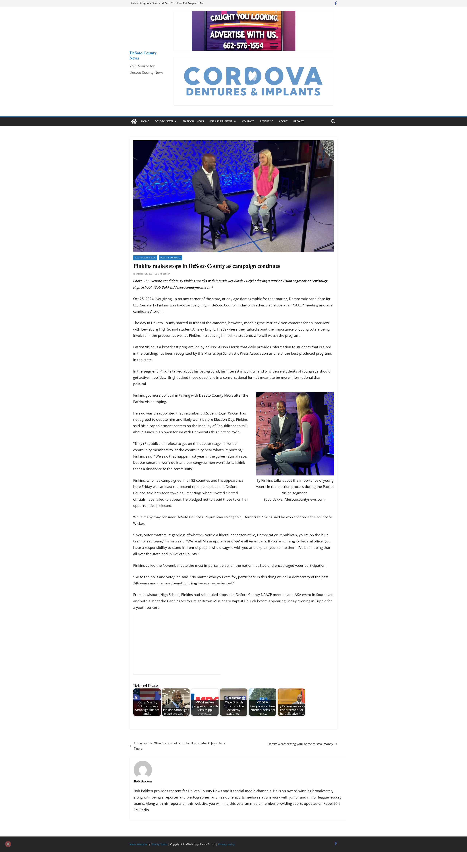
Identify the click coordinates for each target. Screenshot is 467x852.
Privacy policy (226, 844)
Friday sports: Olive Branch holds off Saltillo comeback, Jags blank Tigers (179, 746)
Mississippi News (221, 121)
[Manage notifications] (8, 844)
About (283, 121)
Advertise (266, 121)
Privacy (298, 121)
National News (193, 121)
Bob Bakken (164, 273)
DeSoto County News (143, 55)
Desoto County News (145, 257)
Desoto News (164, 121)
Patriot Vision (144, 347)
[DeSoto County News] (134, 121)
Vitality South (159, 844)
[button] (175, 121)
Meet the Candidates (170, 257)
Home (145, 121)
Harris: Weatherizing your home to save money (300, 744)
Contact (248, 121)
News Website (138, 844)
